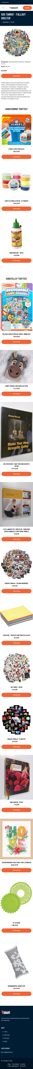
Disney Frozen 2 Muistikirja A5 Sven (16, 386)
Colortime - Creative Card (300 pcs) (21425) (16, 635)
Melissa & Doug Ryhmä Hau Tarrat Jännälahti (16, 334)
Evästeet (22, 1064)
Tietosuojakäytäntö (13, 1066)
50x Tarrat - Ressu (16, 687)
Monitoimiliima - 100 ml (17, 253)
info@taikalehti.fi (5, 2)
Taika (5, 1032)
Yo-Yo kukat (16, 923)
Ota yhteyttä (15, 1064)
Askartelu (6, 22)
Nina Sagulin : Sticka (16, 802)
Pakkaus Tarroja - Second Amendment (16, 583)
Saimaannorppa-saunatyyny (16, 986)
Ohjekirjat (27, 62)
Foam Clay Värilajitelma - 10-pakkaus (16, 201)
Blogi (5, 1041)
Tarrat (12, 22)
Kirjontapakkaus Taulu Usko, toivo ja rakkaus (16, 862)
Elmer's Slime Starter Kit (16, 149)
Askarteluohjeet (13, 62)
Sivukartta (23, 1066)
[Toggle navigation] (3, 7)
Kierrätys (6, 1038)
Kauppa (27, 8)
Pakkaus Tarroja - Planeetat (16, 739)
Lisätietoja (16, 76)
